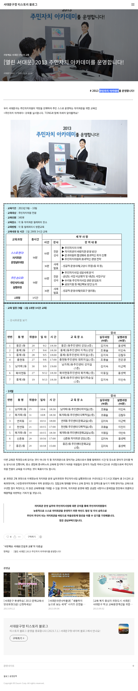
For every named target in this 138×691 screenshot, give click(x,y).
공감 (6, 677)
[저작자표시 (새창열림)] (40, 536)
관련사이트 (9, 665)
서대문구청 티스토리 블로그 (20, 4)
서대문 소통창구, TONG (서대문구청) (22, 672)
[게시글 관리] (19, 537)
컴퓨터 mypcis (11, 683)
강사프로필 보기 (18, 320)
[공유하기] (15, 537)
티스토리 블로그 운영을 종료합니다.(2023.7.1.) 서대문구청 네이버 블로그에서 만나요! (55, 631)
